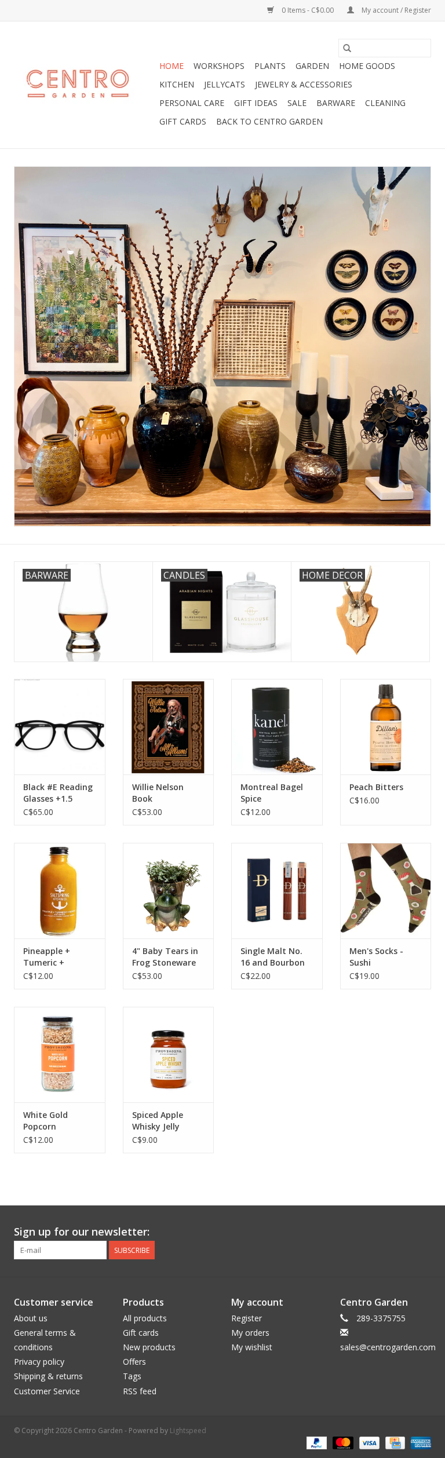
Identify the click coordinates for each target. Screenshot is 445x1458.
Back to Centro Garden (269, 121)
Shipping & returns (48, 1376)
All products (145, 1318)
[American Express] (419, 1443)
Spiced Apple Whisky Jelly (157, 1120)
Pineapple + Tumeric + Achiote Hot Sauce (47, 957)
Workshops (219, 65)
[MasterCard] (342, 1443)
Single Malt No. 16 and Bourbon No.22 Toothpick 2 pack (274, 957)
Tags (132, 1376)
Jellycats (224, 84)
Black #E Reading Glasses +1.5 (58, 792)
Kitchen (176, 84)
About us (31, 1318)
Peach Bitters (376, 786)
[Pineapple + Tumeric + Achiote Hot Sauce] (59, 890)
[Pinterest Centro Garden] (401, 1232)
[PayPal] (315, 1443)
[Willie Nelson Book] (168, 726)
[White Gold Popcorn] (59, 1054)
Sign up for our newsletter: (81, 1232)
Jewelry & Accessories (303, 84)
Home (171, 65)
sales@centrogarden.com (388, 1347)
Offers (134, 1361)
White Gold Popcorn (45, 1120)
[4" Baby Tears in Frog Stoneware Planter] (168, 890)
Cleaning (385, 102)
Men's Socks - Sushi (376, 956)
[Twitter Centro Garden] (380, 1232)
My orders (250, 1332)
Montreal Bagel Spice (271, 792)
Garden (312, 65)
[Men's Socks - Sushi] (386, 890)
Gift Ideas (256, 102)
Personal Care (191, 102)
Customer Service (47, 1391)
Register (246, 1318)
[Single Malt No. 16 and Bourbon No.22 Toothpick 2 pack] (277, 890)
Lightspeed (188, 1430)
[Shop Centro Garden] (85, 85)
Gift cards (182, 121)
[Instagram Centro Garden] (422, 1232)
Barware (335, 102)
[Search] (347, 48)
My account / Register (395, 10)
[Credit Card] (394, 1443)
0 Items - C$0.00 (307, 10)
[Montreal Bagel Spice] (277, 726)
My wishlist (251, 1347)
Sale (297, 102)
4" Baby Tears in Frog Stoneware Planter (165, 957)
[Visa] (368, 1443)
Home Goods (367, 65)
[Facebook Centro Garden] (359, 1232)
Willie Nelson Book (158, 792)
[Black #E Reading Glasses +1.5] (59, 726)
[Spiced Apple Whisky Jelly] (168, 1054)
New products (149, 1347)
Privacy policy (39, 1361)
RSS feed (139, 1391)
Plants (270, 65)
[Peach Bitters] (386, 726)
